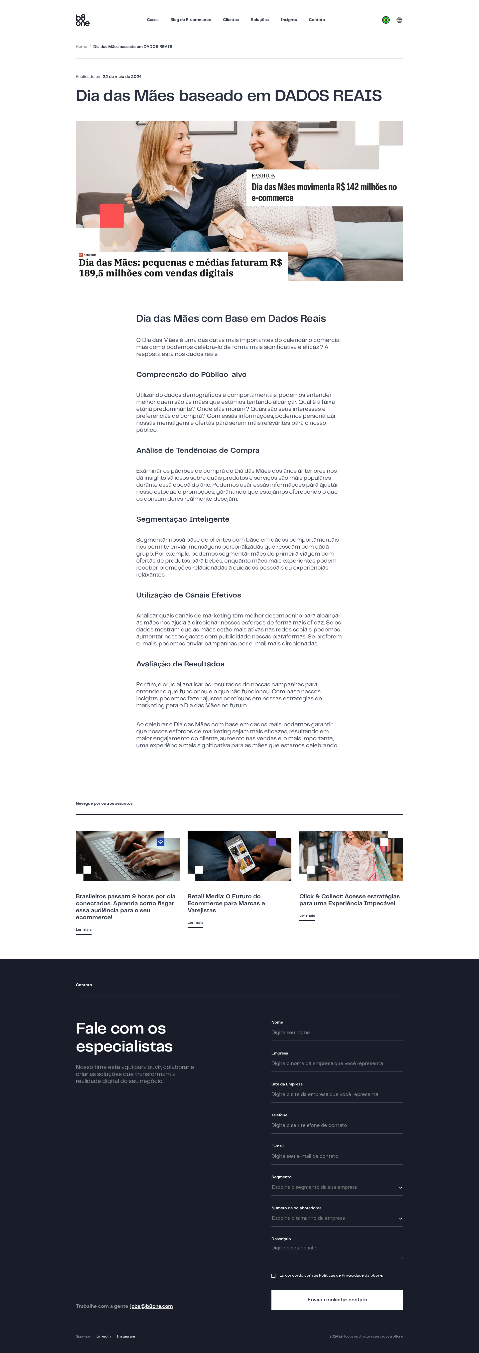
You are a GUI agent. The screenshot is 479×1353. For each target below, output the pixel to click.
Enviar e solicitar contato (337, 1300)
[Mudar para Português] (386, 20)
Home (81, 47)
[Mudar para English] (399, 20)
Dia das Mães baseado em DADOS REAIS (132, 47)
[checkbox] (273, 1276)
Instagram (126, 1336)
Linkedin (104, 1336)
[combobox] (359, 1187)
